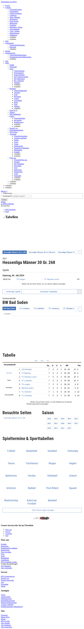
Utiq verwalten (6, 552)
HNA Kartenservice (8, 576)
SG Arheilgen (24, 308)
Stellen (16, 140)
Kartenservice (19, 122)
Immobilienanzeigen (8, 601)
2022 (76, 419)
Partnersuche (18, 146)
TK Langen (21, 279)
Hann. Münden (15, 17)
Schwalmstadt (14, 29)
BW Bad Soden (9, 308)
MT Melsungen (19, 79)
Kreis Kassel (14, 21)
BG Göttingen (19, 81)
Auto (16, 95)
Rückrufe (13, 47)
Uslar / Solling (15, 31)
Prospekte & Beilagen (21, 148)
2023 (69, 419)
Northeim (13, 25)
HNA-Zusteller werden (9, 562)
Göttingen (13, 15)
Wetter (3, 586)
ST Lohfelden (39, 308)
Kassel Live (5, 578)
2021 (49, 423)
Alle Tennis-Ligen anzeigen (43, 510)
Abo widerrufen (6, 568)
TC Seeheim (26, 392)
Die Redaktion (19, 164)
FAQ (16, 168)
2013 (56, 428)
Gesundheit (18, 100)
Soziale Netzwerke (7, 580)
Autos (16, 142)
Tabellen (17, 83)
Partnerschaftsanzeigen (9, 603)
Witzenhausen (14, 33)
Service (7, 532)
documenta (18, 120)
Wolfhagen (13, 35)
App (2, 582)
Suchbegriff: (7, 196)
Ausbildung (5, 560)
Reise (16, 102)
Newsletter (17, 166)
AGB (16, 174)
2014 (49, 428)
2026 (49, 419)
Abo (6, 536)
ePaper (3, 619)
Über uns (8, 530)
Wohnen (17, 106)
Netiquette (17, 176)
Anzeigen (8, 534)
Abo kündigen (6, 566)
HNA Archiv (5, 621)
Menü (3, 191)
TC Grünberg (54, 308)
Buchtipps (17, 97)
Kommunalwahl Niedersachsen (20, 57)
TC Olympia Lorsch (51, 279)
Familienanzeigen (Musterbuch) (12, 607)
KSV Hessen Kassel (21, 77)
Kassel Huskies (19, 75)
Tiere (16, 104)
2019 (69, 423)
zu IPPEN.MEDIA (7, 204)
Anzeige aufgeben (20, 138)
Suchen (4, 200)
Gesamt (7, 314)
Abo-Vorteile (5, 623)
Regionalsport (19, 73)
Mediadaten (18, 150)
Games (16, 98)
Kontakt (17, 152)
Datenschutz (18, 172)
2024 (62, 419)
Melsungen (13, 23)
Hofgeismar (14, 19)
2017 (76, 423)
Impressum (18, 170)
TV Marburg (26, 373)
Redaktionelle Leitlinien (9, 548)
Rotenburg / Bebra (16, 27)
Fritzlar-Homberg (16, 13)
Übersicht (4, 615)
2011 (69, 428)
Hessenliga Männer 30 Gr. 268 (14, 418)
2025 (56, 419)
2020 (62, 423)
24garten (17, 93)
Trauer (16, 144)
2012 (62, 428)
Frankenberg (14, 11)
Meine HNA (5, 617)
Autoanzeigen (5, 597)
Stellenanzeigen (6, 599)
